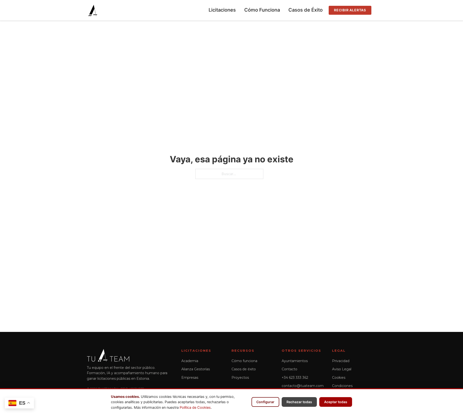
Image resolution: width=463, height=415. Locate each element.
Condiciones (342, 386)
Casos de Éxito (305, 10)
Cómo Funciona (262, 10)
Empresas (189, 377)
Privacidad (340, 361)
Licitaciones (222, 10)
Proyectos (240, 377)
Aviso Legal (341, 369)
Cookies (338, 377)
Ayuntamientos (295, 361)
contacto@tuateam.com (303, 386)
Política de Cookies (195, 407)
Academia (189, 361)
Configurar (265, 402)
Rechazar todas (299, 402)
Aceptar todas (335, 402)
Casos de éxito (244, 369)
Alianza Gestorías (195, 369)
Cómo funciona (244, 361)
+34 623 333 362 (295, 377)
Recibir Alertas (350, 10)
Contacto (289, 369)
